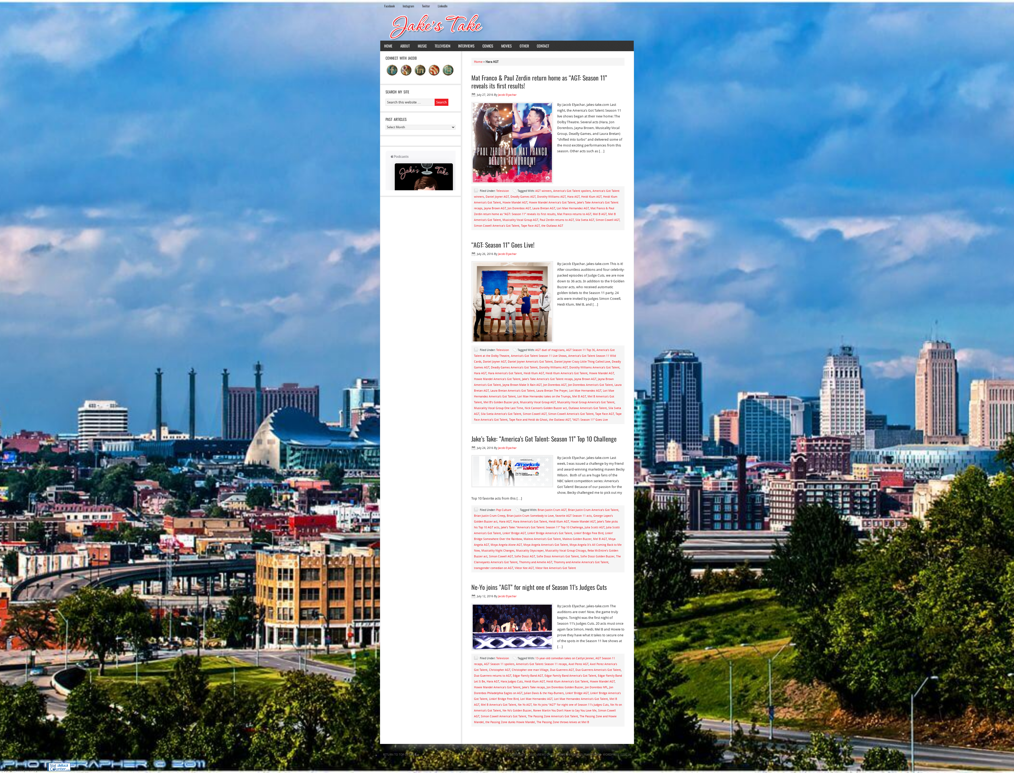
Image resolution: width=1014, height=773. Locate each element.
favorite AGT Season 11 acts (573, 516)
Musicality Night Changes (497, 550)
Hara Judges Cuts (512, 681)
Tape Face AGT (530, 225)
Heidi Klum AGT (591, 196)
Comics (487, 46)
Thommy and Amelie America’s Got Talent (581, 562)
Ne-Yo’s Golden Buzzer (517, 710)
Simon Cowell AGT (607, 220)
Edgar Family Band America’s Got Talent (570, 675)
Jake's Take (507, 26)
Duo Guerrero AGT (562, 670)
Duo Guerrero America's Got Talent (598, 670)
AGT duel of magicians (550, 350)
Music (422, 46)
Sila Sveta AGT (584, 220)
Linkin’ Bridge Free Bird (588, 533)
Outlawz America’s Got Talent (588, 408)
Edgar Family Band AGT (528, 675)
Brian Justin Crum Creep (489, 516)
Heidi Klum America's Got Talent (567, 373)
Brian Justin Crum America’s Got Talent (593, 510)
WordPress (611, 754)
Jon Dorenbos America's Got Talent (590, 385)
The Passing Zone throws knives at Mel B (563, 722)
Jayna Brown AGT (495, 208)
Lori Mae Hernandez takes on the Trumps (544, 396)
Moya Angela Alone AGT (506, 545)
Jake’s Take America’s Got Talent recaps (547, 379)
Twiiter (426, 6)
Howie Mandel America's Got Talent (552, 202)
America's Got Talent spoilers (572, 191)
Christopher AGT (499, 670)
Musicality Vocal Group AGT (520, 220)
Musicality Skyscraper (530, 550)
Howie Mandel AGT (515, 202)
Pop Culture (503, 510)
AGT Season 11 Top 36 (580, 350)
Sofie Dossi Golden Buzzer (597, 556)
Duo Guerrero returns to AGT (492, 675)
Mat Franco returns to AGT (574, 214)
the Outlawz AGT (552, 225)
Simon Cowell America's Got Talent (496, 225)
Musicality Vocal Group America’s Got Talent (585, 402)
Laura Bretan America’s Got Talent (512, 390)
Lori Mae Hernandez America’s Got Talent (581, 699)
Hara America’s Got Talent (505, 373)
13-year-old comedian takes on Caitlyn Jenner (564, 658)
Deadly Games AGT (523, 196)
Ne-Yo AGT (525, 704)
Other (524, 46)
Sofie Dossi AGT (524, 556)
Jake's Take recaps (533, 687)
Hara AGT (573, 196)
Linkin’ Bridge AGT (514, 533)
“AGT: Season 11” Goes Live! (502, 244)
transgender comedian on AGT (493, 568)
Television (442, 46)
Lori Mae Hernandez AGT (573, 208)
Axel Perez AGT (578, 664)
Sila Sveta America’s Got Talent (501, 414)
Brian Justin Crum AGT (552, 510)
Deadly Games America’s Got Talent (514, 367)
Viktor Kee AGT (524, 568)
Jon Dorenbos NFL (596, 687)
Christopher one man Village (530, 670)
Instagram (408, 6)
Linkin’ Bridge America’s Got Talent (549, 533)
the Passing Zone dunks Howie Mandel (510, 722)
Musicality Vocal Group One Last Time (498, 408)
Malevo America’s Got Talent (542, 539)
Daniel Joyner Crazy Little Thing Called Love (582, 361)
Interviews (466, 46)
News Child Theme (551, 754)
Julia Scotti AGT (594, 527)
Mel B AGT (600, 214)
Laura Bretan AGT (543, 208)
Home (388, 46)
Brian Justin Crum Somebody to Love (530, 516)
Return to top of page (399, 754)
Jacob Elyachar (507, 95)
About (405, 46)
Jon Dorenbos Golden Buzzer (565, 687)
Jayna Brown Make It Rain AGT (522, 385)
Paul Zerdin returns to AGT (557, 220)
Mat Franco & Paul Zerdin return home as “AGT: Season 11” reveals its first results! (539, 81)
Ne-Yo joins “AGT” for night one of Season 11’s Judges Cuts (539, 587)
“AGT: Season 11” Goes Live (590, 419)
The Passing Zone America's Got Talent (553, 716)
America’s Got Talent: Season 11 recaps (541, 664)
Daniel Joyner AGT (497, 196)
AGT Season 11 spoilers (499, 664)
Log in (626, 754)
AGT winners (543, 191)
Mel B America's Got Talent (498, 704)
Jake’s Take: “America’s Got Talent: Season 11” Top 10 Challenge (544, 438)
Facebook (389, 6)
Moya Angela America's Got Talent (545, 545)
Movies (506, 46)
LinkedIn (442, 6)
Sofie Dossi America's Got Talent (558, 556)
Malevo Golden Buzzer (577, 539)
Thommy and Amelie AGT (535, 562)
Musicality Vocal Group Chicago (565, 550)
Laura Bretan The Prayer (551, 390)
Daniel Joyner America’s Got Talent (530, 361)
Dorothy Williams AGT (551, 196)
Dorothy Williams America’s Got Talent (594, 367)
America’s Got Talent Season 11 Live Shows (539, 356)
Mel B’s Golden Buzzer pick (500, 402)
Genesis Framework (585, 754)
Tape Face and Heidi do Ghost (528, 419)
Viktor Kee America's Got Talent (555, 568)
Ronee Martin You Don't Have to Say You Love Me (565, 710)
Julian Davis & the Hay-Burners (544, 693)
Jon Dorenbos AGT (519, 208)
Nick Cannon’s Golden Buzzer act (546, 408)
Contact (543, 46)
